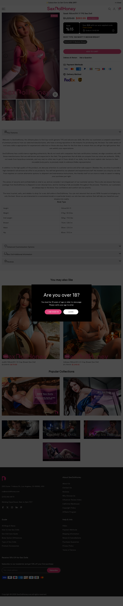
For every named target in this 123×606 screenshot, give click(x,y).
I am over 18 (53, 312)
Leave (71, 312)
